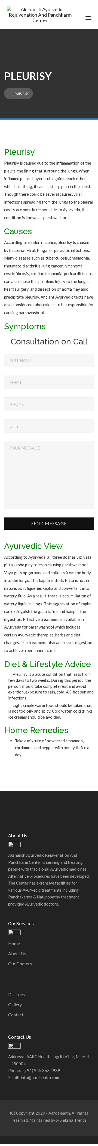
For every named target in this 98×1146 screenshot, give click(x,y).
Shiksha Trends (73, 1120)
